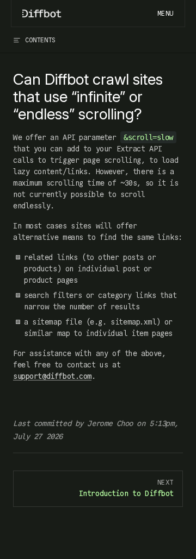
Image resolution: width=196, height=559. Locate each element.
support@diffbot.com (52, 376)
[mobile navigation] (165, 13)
